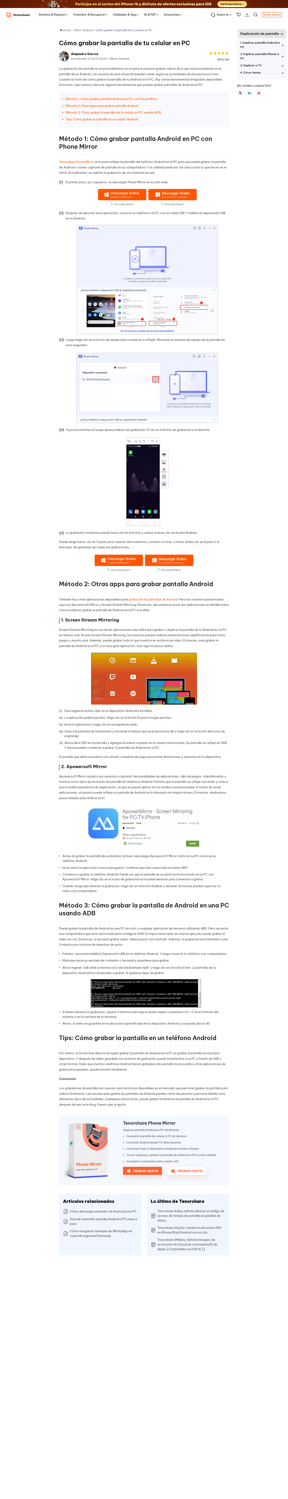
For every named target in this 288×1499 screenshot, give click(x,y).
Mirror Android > (85, 30)
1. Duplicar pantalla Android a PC (260, 45)
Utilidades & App (124, 15)
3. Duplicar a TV (251, 65)
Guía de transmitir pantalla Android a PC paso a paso (103, 1221)
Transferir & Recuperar (89, 15)
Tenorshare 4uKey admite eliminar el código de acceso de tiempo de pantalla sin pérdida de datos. (190, 1215)
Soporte (223, 15)
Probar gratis (145, 1171)
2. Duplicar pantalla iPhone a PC (259, 56)
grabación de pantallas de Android (153, 599)
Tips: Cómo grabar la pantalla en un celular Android (102, 119)
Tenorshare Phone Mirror (76, 162)
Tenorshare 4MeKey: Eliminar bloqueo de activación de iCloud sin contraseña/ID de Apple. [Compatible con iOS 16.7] (187, 1244)
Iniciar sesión (271, 14)
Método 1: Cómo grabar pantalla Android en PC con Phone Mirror (112, 99)
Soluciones (172, 15)
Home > (68, 30)
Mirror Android (119, 58)
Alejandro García (84, 54)
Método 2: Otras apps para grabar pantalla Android (102, 106)
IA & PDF (150, 15)
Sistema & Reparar (52, 15)
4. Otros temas (250, 72)
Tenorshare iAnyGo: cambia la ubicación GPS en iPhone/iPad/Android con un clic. (189, 1230)
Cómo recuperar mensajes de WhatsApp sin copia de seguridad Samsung (101, 1233)
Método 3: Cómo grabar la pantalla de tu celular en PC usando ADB (113, 112)
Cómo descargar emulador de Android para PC (103, 1211)
